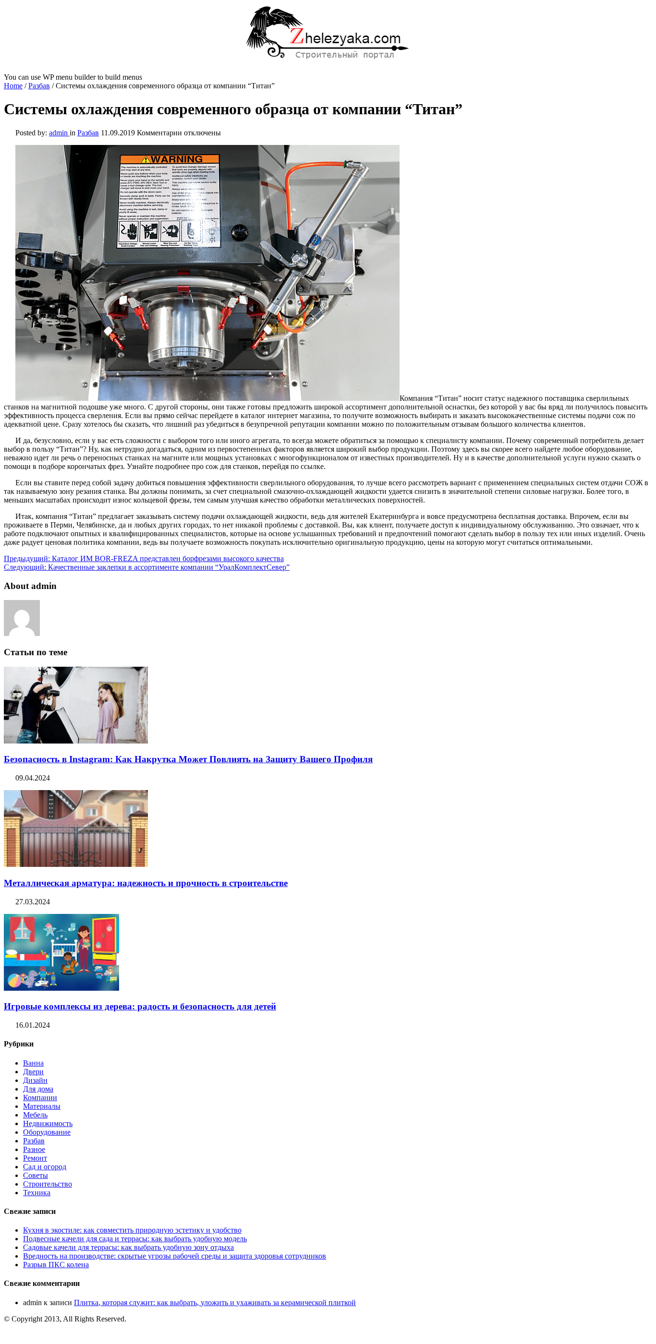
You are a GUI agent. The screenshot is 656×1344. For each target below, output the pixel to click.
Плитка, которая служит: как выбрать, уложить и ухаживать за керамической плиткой (215, 1302)
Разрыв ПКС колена (56, 1264)
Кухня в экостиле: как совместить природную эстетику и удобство (132, 1230)
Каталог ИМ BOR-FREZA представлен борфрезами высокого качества (144, 558)
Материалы (42, 1106)
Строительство (47, 1184)
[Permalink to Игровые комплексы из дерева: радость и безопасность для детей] (61, 988)
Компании (40, 1097)
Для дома (38, 1089)
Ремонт (35, 1158)
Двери (33, 1072)
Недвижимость (48, 1123)
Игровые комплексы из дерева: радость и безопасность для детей (140, 1006)
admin (59, 133)
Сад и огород (44, 1167)
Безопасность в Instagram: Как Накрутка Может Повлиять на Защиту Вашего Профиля (188, 759)
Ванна (33, 1063)
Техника (36, 1192)
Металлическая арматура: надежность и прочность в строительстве (146, 883)
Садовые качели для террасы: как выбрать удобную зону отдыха (128, 1247)
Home (13, 86)
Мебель (35, 1115)
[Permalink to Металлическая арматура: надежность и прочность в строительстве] (76, 864)
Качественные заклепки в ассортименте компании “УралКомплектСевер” (147, 567)
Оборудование (47, 1132)
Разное (34, 1149)
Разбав (39, 86)
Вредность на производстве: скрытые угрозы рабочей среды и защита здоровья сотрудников (174, 1256)
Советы (35, 1175)
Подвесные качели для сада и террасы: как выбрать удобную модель (135, 1239)
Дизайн (35, 1080)
